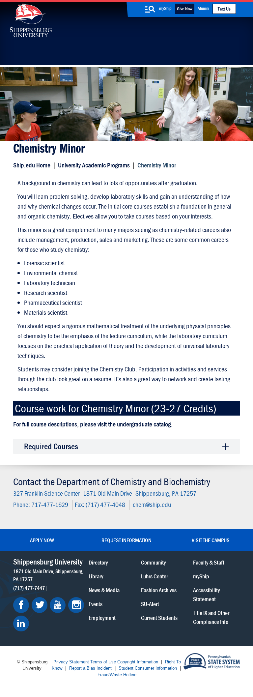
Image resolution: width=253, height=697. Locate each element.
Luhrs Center (154, 576)
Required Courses (51, 446)
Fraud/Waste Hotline (117, 674)
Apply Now (42, 540)
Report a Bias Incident (90, 668)
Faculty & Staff (208, 562)
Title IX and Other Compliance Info (211, 617)
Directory (98, 562)
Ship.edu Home (31, 165)
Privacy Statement (71, 661)
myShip (165, 8)
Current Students (159, 617)
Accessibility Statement (206, 594)
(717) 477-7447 (29, 587)
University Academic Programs (94, 165)
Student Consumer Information (148, 668)
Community (153, 562)
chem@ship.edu (152, 504)
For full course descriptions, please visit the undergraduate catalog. (93, 424)
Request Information (126, 540)
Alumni (203, 8)
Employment (102, 617)
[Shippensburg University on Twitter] (39, 605)
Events (95, 603)
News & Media (104, 590)
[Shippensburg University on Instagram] (76, 605)
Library (96, 576)
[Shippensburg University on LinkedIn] (21, 623)
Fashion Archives (159, 590)
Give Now (184, 9)
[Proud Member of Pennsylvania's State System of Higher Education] (211, 660)
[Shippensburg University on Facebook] (21, 605)
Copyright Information (137, 661)
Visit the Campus (211, 540)
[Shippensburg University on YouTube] (58, 605)
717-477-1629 (49, 504)
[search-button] (150, 9)
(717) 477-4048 (105, 504)
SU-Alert (150, 603)
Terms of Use (103, 661)
